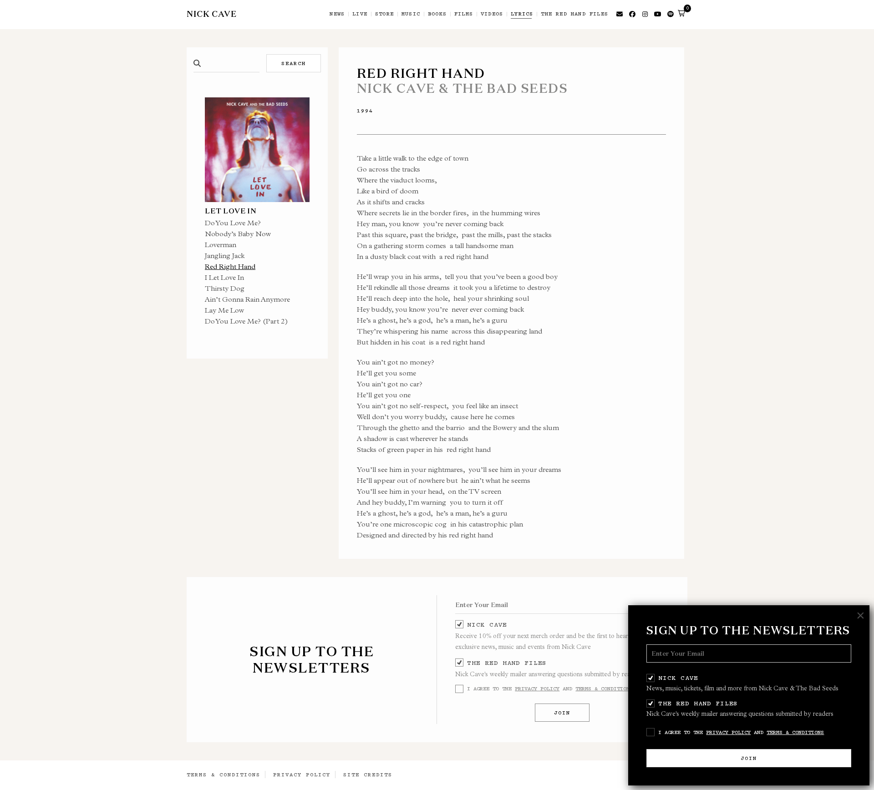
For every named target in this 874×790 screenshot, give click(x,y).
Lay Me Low (224, 310)
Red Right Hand (230, 266)
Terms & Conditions (795, 732)
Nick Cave (678, 678)
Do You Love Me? (233, 222)
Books (437, 14)
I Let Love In (224, 277)
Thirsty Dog (224, 288)
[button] (681, 13)
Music (410, 14)
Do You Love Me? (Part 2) (246, 321)
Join (749, 758)
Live (359, 14)
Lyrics (522, 14)
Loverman (220, 244)
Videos (492, 14)
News (337, 14)
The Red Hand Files (698, 703)
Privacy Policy (728, 732)
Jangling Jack (224, 255)
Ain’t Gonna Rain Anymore (247, 299)
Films (463, 14)
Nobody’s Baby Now (238, 233)
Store (384, 14)
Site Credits (367, 774)
